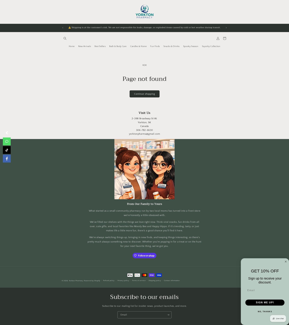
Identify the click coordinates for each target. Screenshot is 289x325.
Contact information (172, 281)
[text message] (7, 141)
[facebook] (7, 158)
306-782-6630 (144, 130)
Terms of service (139, 281)
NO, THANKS (265, 312)
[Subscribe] (168, 314)
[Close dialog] (285, 261)
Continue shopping (144, 94)
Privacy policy (123, 281)
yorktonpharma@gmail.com (144, 134)
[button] (65, 38)
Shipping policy (155, 281)
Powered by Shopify (92, 281)
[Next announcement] (226, 28)
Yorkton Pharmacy (76, 281)
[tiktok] (7, 150)
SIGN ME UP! (265, 302)
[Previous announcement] (62, 28)
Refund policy (109, 281)
